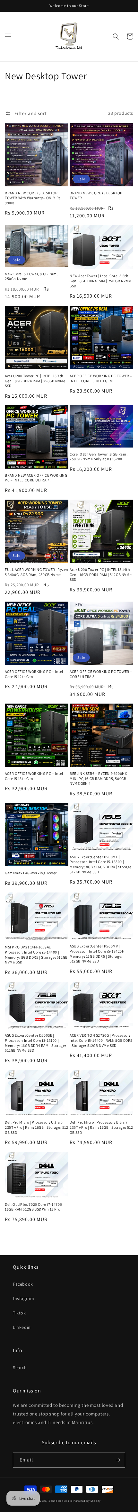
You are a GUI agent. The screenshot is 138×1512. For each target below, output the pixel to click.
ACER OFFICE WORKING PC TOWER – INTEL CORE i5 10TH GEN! (101, 378)
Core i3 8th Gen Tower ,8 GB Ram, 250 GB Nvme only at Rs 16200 (98, 457)
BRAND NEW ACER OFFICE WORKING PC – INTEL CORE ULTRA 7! (36, 478)
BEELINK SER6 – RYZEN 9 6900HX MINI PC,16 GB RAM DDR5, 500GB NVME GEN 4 (98, 778)
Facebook (23, 1284)
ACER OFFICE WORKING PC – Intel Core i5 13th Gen (34, 776)
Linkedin (22, 1327)
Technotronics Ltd (60, 1500)
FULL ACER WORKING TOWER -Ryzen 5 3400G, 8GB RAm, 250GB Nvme (36, 572)
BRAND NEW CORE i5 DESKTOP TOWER (96, 195)
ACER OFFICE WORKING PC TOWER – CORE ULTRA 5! (101, 674)
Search (20, 1367)
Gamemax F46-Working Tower (31, 872)
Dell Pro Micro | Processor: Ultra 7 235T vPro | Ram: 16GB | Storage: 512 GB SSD (101, 1127)
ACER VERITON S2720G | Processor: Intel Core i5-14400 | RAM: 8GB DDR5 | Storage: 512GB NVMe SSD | (101, 1040)
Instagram (23, 1298)
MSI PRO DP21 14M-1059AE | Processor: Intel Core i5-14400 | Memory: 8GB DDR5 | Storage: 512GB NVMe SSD (36, 954)
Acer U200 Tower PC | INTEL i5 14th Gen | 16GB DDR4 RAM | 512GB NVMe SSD (101, 574)
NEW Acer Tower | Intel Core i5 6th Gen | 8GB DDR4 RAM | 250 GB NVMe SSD (100, 280)
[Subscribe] (118, 1460)
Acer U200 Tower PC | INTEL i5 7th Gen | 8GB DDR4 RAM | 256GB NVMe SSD (35, 380)
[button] (8, 36)
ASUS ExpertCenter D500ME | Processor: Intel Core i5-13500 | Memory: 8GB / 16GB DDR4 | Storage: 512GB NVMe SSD (101, 864)
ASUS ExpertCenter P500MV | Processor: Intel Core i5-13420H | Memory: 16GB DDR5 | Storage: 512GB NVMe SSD (98, 953)
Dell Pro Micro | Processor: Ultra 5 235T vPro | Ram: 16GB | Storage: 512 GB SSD (36, 1127)
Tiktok (19, 1313)
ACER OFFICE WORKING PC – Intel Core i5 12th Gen (34, 674)
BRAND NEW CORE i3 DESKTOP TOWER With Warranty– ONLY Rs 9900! (33, 198)
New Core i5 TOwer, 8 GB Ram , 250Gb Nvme (31, 276)
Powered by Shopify (87, 1500)
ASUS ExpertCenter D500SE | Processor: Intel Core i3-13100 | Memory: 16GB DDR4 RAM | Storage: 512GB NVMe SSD (35, 1043)
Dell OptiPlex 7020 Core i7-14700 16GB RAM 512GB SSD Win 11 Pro (33, 1207)
